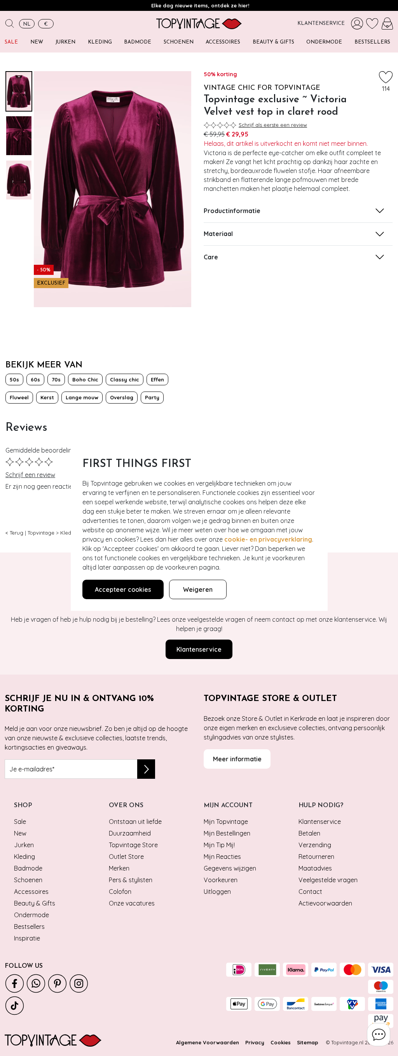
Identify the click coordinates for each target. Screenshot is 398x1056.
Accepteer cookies (123, 589)
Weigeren (198, 589)
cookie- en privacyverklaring (268, 539)
